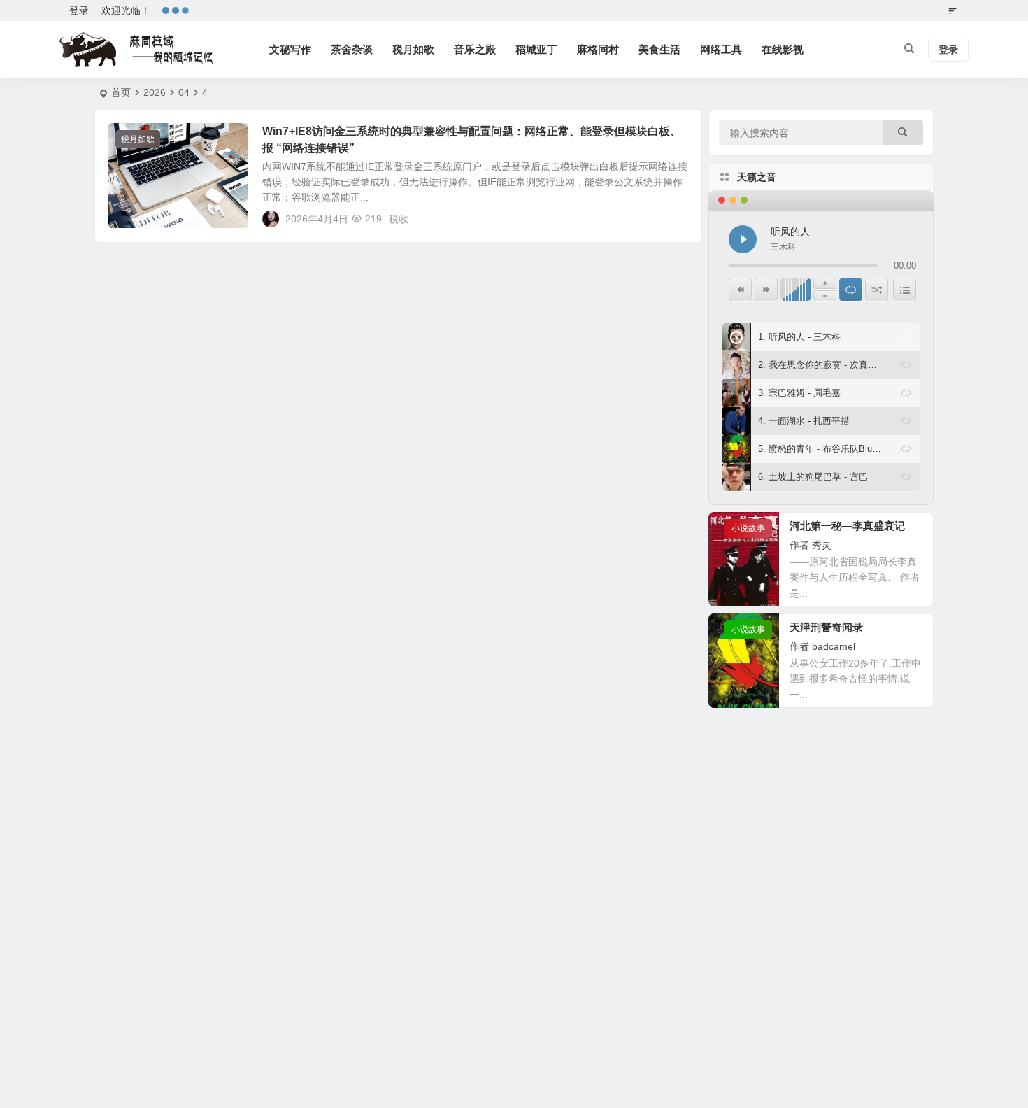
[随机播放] (876, 289)
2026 (154, 92)
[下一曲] (766, 289)
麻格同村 (598, 49)
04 (184, 92)
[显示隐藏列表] (904, 289)
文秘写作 (290, 49)
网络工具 (721, 49)
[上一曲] (740, 289)
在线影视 (783, 49)
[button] (906, 337)
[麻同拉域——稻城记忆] (136, 49)
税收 (398, 219)
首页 (121, 92)
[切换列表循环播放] (850, 289)
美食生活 (659, 49)
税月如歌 (413, 49)
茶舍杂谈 (352, 49)
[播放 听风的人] (743, 239)
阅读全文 (674, 218)
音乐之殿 (475, 49)
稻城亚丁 (536, 49)
